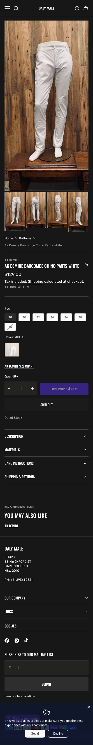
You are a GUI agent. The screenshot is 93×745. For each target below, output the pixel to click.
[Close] (89, 707)
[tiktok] (27, 641)
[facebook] (7, 641)
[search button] (16, 8)
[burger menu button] (7, 8)
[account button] (77, 8)
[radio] (10, 317)
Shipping (35, 281)
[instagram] (17, 641)
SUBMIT (46, 684)
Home (9, 238)
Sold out (46, 404)
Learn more (40, 725)
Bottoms (25, 238)
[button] (85, 8)
